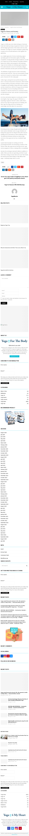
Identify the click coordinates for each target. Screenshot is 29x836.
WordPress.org (4, 558)
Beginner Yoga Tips (5, 225)
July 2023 (3, 508)
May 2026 (3, 438)
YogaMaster (4, 33)
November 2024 (4, 475)
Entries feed (4, 552)
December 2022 (4, 516)
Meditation (3, 393)
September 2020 (4, 537)
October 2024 (4, 477)
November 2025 (4, 451)
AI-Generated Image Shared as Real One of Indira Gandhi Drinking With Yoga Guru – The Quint (13, 606)
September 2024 (4, 479)
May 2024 (3, 487)
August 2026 (4, 432)
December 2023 (4, 498)
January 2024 (4, 496)
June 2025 (3, 461)
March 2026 (3, 443)
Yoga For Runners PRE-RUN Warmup (14, 185)
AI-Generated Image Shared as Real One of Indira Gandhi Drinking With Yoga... (18, 699)
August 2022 (4, 524)
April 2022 (3, 532)
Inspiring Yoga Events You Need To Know (17, 750)
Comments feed (5, 555)
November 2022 (4, 518)
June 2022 (3, 528)
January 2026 (4, 447)
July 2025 (3, 459)
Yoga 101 (3, 395)
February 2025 (4, 469)
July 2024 (3, 483)
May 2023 (3, 512)
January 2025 (4, 471)
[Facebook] (8, 828)
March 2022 (3, 534)
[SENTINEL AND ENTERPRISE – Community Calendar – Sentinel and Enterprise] (4, 708)
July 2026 (3, 434)
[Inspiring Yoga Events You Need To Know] (4, 751)
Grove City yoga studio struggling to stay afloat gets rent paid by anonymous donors (14, 177)
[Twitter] (12, 828)
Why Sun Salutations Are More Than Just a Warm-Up (13, 247)
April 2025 (3, 465)
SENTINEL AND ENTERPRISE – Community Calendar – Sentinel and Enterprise (17, 707)
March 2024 (3, 492)
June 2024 (3, 485)
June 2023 (3, 510)
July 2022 (3, 526)
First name (4, 365)
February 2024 (4, 494)
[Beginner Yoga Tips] (4, 744)
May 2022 (3, 530)
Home (6, 1)
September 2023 (4, 504)
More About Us (14, 356)
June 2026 (3, 436)
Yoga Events (3, 397)
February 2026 (4, 445)
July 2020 (3, 541)
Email (3, 371)
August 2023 (4, 506)
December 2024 (4, 473)
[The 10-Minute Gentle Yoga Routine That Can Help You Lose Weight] (4, 737)
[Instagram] (16, 828)
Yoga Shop (22, 1)
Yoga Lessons (4, 399)
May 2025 (3, 463)
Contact (10, 1)
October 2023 (4, 502)
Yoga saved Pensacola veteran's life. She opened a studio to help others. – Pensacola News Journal (13, 601)
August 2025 (4, 457)
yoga (2, 162)
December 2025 (4, 449)
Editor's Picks (4, 391)
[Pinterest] (20, 828)
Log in (2, 549)
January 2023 (4, 514)
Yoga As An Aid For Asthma (7, 270)
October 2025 (4, 453)
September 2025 (4, 455)
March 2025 (3, 467)
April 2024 (3, 490)
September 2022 (4, 522)
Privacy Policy (15, 1)
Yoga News (3, 401)
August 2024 (4, 481)
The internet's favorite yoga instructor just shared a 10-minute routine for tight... (18, 714)
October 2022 (4, 520)
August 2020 (4, 539)
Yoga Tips (3, 29)
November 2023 (4, 500)
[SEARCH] (26, 565)
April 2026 (3, 440)
